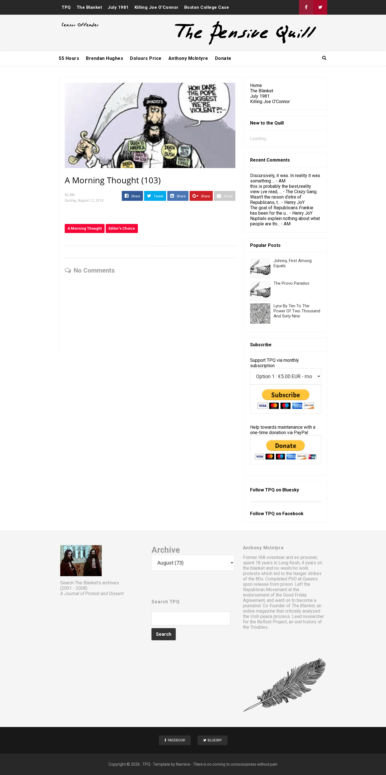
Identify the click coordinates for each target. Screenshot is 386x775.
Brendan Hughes (104, 58)
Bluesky (290, 490)
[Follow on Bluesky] (320, 7)
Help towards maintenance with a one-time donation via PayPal (282, 429)
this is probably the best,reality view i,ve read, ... (280, 189)
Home (256, 85)
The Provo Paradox (291, 283)
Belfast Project (272, 621)
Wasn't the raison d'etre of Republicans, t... (276, 199)
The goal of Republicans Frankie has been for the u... (281, 210)
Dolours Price (146, 58)
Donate (223, 58)
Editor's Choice (122, 228)
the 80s (255, 579)
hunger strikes (307, 573)
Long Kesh (289, 562)
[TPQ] (224, 44)
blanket (257, 568)
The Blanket (89, 7)
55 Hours (69, 58)
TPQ (66, 7)
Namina (183, 764)
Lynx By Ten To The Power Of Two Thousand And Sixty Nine (297, 311)
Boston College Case (206, 7)
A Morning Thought (85, 228)
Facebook (292, 513)
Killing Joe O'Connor (157, 7)
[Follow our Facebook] (306, 7)
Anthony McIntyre (188, 58)
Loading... (259, 138)
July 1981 (118, 7)
